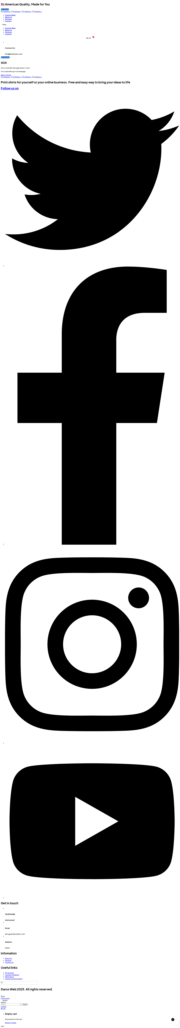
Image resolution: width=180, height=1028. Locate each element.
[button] (5, 10)
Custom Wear (10, 15)
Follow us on (10, 88)
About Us (8, 958)
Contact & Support (12, 975)
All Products (9, 977)
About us (8, 17)
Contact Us (9, 962)
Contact (8, 21)
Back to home (6, 75)
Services (8, 19)
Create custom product (14, 979)
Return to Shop (10, 1023)
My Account (9, 973)
